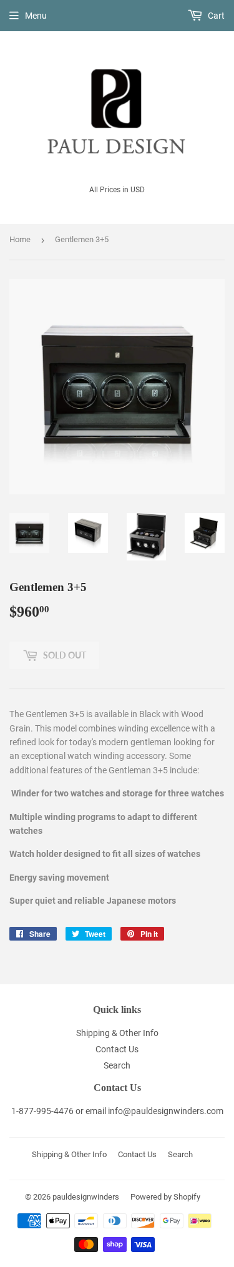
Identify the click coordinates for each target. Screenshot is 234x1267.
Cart (215, 16)
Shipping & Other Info (117, 1033)
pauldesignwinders (85, 1196)
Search (117, 1065)
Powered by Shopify (165, 1196)
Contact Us (117, 1049)
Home (20, 239)
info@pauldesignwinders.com (165, 1111)
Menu (36, 16)
